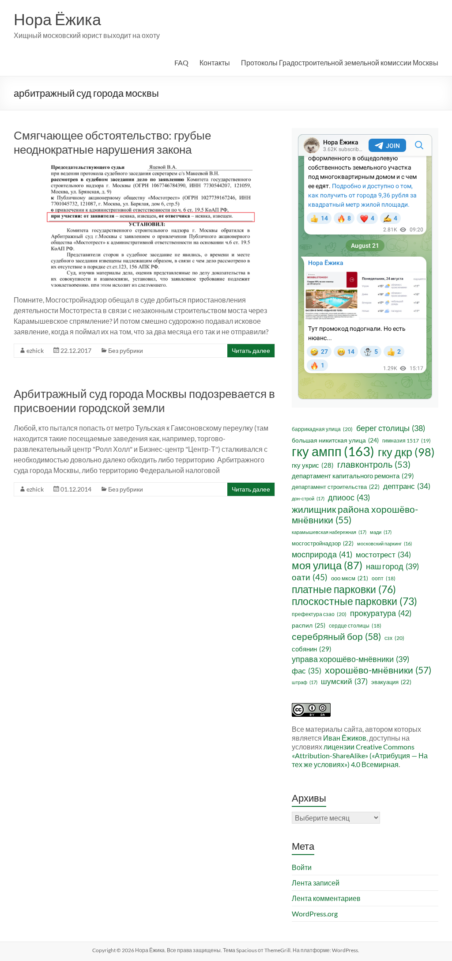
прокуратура (380, 613)
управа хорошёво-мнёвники (350, 659)
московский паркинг (384, 543)
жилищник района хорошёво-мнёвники (355, 514)
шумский (344, 681)
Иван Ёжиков (344, 738)
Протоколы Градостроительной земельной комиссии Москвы (339, 62)
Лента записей (315, 882)
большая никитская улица (335, 440)
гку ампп (333, 451)
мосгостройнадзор (323, 543)
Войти (302, 867)
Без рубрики (125, 350)
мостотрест (383, 554)
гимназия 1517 (406, 440)
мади (381, 532)
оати (310, 577)
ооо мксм (349, 578)
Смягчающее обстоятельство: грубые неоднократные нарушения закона (112, 142)
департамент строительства (336, 486)
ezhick (35, 350)
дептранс (406, 486)
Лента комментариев (326, 898)
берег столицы (390, 428)
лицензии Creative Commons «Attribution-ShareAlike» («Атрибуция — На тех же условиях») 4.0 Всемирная (360, 755)
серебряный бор (336, 636)
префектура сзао (319, 614)
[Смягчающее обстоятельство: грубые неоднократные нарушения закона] (144, 168)
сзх (394, 638)
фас (306, 670)
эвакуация (391, 681)
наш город (392, 566)
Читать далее (251, 350)
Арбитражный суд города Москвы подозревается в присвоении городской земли (144, 400)
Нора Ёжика (57, 19)
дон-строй (308, 498)
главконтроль (374, 464)
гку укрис (313, 465)
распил (308, 625)
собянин (311, 649)
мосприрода (322, 554)
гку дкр (406, 451)
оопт (384, 578)
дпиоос (349, 497)
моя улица (327, 565)
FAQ (181, 62)
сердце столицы (355, 625)
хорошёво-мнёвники (378, 670)
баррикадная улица (322, 429)
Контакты (215, 62)
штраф (304, 682)
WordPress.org (315, 913)
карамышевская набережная (329, 532)
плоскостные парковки (354, 601)
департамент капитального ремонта (353, 476)
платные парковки (344, 589)
